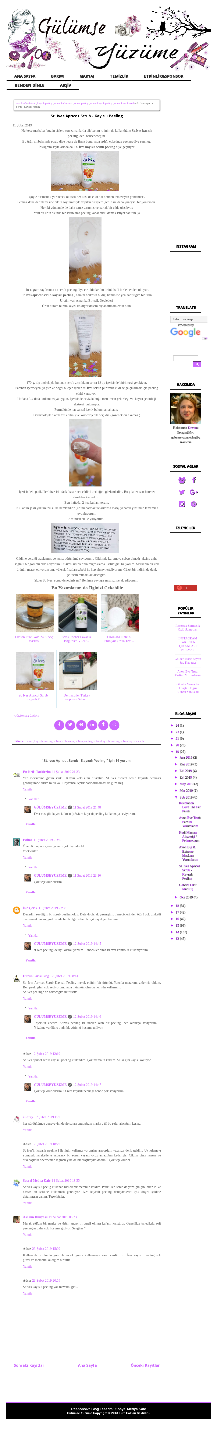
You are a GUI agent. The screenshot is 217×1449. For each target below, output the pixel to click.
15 (177, 925)
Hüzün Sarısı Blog (36, 976)
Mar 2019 (186, 790)
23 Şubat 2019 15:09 (46, 1248)
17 (177, 912)
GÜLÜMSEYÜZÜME (50, 807)
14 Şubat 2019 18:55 (66, 1180)
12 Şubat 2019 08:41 (64, 976)
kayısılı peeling (44, 103)
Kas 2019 (186, 764)
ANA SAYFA (24, 75)
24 (177, 725)
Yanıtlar (33, 799)
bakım (32, 103)
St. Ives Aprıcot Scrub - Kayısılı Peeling (87, 115)
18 (177, 905)
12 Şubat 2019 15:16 (48, 1117)
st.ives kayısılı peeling (101, 103)
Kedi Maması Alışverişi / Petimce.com (189, 836)
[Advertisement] (185, 165)
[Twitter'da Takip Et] (182, 492)
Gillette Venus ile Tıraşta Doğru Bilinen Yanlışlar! (188, 688)
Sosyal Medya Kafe (36, 1180)
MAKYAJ (86, 75)
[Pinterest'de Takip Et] (193, 504)
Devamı (193, 427)
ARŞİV (65, 85)
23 (177, 732)
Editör (27, 840)
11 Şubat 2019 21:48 (87, 807)
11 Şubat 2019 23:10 (87, 875)
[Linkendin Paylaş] (92, 725)
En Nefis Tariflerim (37, 772)
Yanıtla (27, 789)
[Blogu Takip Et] (182, 480)
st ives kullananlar (63, 103)
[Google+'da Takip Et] (193, 492)
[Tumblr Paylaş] (103, 725)
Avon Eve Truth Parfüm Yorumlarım (189, 821)
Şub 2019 (186, 797)
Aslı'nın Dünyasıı (35, 1217)
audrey (28, 1117)
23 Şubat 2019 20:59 (46, 1280)
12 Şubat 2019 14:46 (87, 1016)
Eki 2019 (186, 770)
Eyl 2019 (186, 777)
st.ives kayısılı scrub (124, 103)
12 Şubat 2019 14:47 (87, 1084)
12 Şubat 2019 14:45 (87, 943)
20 (177, 745)
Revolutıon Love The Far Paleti (189, 807)
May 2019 (186, 784)
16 (177, 919)
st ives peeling (81, 103)
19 (177, 751)
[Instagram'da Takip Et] (182, 504)
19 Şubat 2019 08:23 (63, 1217)
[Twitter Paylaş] (70, 725)
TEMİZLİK (119, 75)
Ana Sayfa (21, 103)
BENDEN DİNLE (29, 85)
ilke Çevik (30, 908)
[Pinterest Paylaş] (81, 725)
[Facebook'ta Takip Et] (193, 480)
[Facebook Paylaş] (59, 725)
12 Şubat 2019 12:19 (46, 1053)
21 (177, 738)
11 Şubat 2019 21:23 (66, 772)
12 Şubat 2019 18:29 (46, 1144)
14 (177, 932)
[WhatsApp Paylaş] (114, 725)
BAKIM (57, 75)
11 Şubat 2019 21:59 (47, 840)
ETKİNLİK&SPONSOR (163, 75)
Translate (208, 338)
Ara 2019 (186, 757)
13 (177, 938)
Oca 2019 (186, 897)
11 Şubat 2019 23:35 (52, 908)
